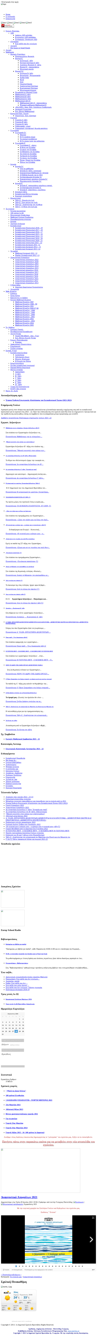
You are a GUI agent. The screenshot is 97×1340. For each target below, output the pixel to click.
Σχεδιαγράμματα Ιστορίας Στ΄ (31, 177)
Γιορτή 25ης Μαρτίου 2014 (16, 1128)
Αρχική (8, 50)
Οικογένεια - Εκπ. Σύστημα (25, 116)
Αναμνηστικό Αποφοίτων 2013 (26, 283)
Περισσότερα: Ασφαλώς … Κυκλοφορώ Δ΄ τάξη (24, 617)
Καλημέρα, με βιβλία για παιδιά (16, 944)
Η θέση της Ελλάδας (27, 147)
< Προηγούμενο (7, 1275)
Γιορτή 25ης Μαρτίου (14, 1123)
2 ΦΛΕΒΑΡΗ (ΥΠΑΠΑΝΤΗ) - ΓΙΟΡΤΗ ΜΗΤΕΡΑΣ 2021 (29, 1100)
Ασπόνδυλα (19, 355)
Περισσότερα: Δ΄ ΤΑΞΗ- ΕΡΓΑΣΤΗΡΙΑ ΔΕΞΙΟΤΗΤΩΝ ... (28, 632)
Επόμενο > (17, 1275)
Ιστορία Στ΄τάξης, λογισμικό (30, 171)
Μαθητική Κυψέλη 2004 (24, 323)
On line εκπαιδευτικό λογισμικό (22, 365)
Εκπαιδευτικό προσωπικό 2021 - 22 (28, 243)
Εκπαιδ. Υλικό (11, 351)
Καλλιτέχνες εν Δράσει (19, 298)
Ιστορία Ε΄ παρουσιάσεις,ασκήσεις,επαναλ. (36, 186)
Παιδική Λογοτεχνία (13, 784)
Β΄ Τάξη (18, 376)
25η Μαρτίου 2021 (13, 1105)
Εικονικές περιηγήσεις (23, 196)
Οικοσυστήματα (26, 84)
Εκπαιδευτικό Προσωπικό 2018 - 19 (29, 228)
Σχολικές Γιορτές (16, 329)
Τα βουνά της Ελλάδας (28, 156)
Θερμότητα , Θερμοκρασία (30, 75)
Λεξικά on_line (11, 779)
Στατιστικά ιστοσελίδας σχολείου (18, 799)
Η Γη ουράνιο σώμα (27, 137)
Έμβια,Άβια (24, 78)
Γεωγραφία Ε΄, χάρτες (28, 145)
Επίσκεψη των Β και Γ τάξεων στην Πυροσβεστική (25, 835)
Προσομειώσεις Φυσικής (24, 56)
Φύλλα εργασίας (16, 370)
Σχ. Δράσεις (10, 327)
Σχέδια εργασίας (16, 348)
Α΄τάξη (18, 374)
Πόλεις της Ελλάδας (27, 162)
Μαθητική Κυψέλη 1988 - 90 (26, 304)
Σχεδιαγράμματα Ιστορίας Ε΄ (31, 188)
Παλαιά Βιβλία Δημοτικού (20, 368)
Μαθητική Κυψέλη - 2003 (25, 321)
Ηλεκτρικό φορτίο (27, 69)
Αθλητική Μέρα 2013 (14, 1109)
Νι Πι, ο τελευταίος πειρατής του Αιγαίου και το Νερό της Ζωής (26, 954)
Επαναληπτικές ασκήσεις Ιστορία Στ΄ (34, 179)
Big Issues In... (11, 760)
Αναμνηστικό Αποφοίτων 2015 (26, 268)
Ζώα (21, 82)
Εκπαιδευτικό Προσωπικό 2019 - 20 (29, 238)
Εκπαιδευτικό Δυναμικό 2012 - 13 (28, 247)
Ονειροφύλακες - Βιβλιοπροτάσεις (17, 963)
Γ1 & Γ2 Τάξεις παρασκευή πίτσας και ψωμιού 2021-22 (27, 839)
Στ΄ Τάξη (18, 384)
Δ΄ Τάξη (18, 380)
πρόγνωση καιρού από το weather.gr (22, 1321)
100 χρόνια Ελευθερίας (15, 1095)
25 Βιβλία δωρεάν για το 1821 (31, 175)
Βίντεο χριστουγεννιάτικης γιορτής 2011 (22, 1114)
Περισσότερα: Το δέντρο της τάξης (19, 730)
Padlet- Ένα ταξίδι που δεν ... (17, 983)
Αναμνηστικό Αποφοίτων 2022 (26, 260)
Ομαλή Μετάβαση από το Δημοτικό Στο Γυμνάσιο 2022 (27, 829)
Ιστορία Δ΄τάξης (21, 192)
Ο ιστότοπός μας (12, 769)
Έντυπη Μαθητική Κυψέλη (20, 300)
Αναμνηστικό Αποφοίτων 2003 (26, 264)
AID (12, 33)
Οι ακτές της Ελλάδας (28, 150)
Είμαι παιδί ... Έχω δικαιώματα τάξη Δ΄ (17, 637)
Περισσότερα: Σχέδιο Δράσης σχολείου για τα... (24, 701)
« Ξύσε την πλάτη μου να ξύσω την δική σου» (18, 511)
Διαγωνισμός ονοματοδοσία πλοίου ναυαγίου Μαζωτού (26, 977)
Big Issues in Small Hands (20, 48)
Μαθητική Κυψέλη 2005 (24, 325)
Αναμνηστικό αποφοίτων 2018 (26, 274)
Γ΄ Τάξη (18, 378)
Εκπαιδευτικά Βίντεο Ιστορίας (26, 194)
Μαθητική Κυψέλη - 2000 (25, 315)
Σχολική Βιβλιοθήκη (13, 762)
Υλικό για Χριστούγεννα (19, 387)
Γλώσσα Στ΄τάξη (21, 124)
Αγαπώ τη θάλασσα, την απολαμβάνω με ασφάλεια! (20, 566)
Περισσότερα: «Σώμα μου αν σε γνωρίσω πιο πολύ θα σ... (28, 547)
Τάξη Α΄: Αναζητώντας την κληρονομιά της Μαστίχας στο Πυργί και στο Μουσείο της (30, 706)
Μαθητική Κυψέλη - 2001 (25, 317)
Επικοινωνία (10, 777)
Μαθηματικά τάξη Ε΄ (23, 101)
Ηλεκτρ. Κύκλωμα (22, 359)
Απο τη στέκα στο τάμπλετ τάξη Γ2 (15, 594)
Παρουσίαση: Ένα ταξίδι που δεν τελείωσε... (23, 979)
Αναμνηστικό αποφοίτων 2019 (26, 277)
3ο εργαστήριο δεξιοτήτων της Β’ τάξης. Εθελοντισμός (21, 455)
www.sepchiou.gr (73, 1331)
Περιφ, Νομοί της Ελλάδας (30, 160)
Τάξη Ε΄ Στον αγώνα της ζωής (26, 202)
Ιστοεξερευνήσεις (17, 363)
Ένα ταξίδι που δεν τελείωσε (26, 44)
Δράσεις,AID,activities (23, 35)
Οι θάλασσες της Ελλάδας (30, 152)
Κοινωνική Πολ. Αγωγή (19, 114)
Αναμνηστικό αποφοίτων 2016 (26, 270)
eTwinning (14, 42)
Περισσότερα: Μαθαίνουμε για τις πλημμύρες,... (24, 437)
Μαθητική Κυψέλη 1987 (24, 302)
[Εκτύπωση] (79, 1202)
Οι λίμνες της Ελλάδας (28, 158)
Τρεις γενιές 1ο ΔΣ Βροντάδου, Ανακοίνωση (20, 1004)
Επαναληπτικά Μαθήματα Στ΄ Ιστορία (34, 173)
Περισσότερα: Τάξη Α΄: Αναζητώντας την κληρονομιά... (27, 715)
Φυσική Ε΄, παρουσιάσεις (29, 67)
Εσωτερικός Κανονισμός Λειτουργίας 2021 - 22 (25, 749)
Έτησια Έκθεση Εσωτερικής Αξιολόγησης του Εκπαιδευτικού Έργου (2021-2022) (39, 400)
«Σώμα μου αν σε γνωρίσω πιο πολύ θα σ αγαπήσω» (20, 539)
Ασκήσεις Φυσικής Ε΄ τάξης (30, 65)
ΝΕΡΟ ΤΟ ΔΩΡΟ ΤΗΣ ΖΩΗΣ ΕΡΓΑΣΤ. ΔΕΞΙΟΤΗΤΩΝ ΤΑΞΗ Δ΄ (24, 665)
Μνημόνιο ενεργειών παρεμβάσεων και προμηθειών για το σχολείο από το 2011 (36, 801)
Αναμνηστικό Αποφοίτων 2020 (26, 262)
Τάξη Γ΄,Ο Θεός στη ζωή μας (26, 207)
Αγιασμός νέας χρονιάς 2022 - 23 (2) (19, 797)
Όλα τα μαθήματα (26, 169)
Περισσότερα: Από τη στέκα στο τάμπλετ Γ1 (22, 589)
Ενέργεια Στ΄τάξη (26, 73)
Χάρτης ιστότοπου (13, 781)
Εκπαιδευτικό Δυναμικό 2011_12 (27, 245)
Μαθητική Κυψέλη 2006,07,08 (26, 308)
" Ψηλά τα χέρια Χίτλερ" (16, 1091)
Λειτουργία (14, 289)
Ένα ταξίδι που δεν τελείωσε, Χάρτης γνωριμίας (24, 988)
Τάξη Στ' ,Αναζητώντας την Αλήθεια (28, 205)
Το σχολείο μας (16, 1277)
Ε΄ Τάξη (18, 382)
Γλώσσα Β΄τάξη (21, 122)
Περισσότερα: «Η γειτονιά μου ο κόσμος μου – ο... (25, 534)
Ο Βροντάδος (15, 285)
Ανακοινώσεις (11, 765)
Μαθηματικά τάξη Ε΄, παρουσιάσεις (33, 103)
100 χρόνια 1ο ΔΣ (17, 213)
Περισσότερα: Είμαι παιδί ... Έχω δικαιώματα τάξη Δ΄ (26, 646)
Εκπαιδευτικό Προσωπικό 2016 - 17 (29, 232)
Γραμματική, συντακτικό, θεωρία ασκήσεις (31, 128)
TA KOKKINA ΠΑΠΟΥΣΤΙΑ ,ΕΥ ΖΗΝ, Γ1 (18, 497)
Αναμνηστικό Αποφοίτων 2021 (26, 279)
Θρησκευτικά (15, 198)
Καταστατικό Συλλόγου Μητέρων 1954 (19, 999)
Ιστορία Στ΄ (19, 166)
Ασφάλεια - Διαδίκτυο (14, 773)
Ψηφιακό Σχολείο (12, 767)
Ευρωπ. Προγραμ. (13, 31)
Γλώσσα (13, 118)
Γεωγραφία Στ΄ (20, 133)
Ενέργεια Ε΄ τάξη (26, 61)
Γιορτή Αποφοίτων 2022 (15, 805)
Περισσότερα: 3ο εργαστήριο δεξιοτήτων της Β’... (24, 464)
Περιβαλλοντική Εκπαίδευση (21, 332)
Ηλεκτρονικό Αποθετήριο (20, 215)
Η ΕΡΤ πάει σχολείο (18, 389)
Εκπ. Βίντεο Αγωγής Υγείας (25, 338)
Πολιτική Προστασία (14, 788)
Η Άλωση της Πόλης (23, 361)
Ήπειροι (23, 135)
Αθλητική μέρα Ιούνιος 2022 (16, 816)
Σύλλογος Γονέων (12, 771)
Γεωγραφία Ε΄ (20, 143)
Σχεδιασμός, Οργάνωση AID (26, 39)
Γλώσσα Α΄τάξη (21, 120)
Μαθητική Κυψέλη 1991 (24, 306)
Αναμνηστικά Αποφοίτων (19, 257)
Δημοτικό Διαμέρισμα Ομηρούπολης (29, 287)
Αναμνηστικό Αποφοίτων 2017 (26, 272)
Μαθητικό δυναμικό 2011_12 (26, 253)
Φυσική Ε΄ (19, 59)
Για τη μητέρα (11, 1119)
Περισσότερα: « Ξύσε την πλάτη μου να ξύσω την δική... (27, 520)
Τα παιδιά (14, 251)
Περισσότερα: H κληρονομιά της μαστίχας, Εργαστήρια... (27, 492)
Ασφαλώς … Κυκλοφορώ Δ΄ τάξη (15, 608)
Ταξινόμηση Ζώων (22, 357)
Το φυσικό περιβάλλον (28, 139)
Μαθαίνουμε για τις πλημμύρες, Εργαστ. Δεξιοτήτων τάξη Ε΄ (23, 428)
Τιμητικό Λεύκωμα (17, 224)
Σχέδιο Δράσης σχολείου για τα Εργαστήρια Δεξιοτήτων (21, 692)
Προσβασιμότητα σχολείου (20, 219)
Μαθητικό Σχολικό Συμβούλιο (21, 217)
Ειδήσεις (13, 293)
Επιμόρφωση (15, 346)
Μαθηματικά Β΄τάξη (23, 97)
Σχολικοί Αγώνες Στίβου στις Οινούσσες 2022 (23, 824)
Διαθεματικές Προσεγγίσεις (20, 344)
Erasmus (18, 342)
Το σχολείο (10, 209)
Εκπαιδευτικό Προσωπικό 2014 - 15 (29, 236)
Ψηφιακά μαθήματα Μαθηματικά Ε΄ (33, 105)
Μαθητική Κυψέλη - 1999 (25, 313)
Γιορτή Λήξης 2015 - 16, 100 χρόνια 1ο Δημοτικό (25, 1133)
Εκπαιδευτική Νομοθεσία (15, 758)
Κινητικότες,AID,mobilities (25, 37)
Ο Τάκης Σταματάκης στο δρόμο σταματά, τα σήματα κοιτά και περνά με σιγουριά (29, 679)
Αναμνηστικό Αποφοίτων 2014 (26, 266)
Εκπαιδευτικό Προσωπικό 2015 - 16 (29, 234)
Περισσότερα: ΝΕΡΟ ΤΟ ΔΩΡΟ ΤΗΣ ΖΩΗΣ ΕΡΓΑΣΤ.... (27, 674)
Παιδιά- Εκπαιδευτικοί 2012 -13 (27, 255)
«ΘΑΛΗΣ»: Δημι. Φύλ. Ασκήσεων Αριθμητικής (33, 107)
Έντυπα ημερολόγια (17, 211)
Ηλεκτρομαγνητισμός (28, 90)
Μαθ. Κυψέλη (11, 291)
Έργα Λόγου (15, 296)
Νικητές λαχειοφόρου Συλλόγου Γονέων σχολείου (25, 833)
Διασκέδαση (19, 372)
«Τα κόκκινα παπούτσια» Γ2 (14, 552)
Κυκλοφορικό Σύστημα (29, 88)
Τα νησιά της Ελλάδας (28, 154)
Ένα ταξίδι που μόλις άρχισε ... (17, 985)
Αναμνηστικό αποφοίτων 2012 (26, 281)
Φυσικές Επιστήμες (17, 54)
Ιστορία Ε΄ (19, 183)
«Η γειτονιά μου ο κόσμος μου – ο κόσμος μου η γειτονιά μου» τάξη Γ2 (26, 525)
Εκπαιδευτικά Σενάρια (18, 353)
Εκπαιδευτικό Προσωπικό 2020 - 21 (29, 241)
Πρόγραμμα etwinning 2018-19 (17, 990)
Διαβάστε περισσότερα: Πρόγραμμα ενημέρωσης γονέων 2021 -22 (26, 418)
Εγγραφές (9, 786)
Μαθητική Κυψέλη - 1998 (25, 310)
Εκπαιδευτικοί (15, 226)
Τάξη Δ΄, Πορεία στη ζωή (24, 200)
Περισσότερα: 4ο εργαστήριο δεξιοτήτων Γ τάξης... (25, 478)
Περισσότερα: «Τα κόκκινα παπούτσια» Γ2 (22, 561)
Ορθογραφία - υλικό (22, 126)
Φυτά (22, 80)
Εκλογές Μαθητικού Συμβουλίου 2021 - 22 (23, 739)
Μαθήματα (10, 52)
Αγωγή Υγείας (15, 334)
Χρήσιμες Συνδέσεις (13, 775)
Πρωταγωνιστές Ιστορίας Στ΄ (31, 181)
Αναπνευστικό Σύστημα (29, 86)
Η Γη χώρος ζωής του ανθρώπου (32, 141)
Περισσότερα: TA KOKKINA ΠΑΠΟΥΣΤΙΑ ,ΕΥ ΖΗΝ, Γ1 (28, 506)
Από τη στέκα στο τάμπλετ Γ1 (14, 580)
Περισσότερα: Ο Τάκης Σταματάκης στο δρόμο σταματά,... (28, 688)
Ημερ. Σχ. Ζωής (12, 391)
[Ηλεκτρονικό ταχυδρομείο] (12, 1204)
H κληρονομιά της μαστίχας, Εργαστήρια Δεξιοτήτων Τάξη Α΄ (23, 483)
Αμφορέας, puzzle (12, 981)
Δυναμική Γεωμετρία (23, 109)
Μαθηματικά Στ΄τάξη (23, 99)
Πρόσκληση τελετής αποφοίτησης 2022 (20, 822)
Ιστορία (13, 164)
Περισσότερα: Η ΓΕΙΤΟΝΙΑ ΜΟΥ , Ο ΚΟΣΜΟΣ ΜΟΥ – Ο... (29, 660)
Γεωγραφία (14, 130)
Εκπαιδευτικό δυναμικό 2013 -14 (27, 249)
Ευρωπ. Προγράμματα (18, 340)
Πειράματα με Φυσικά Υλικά (26, 92)
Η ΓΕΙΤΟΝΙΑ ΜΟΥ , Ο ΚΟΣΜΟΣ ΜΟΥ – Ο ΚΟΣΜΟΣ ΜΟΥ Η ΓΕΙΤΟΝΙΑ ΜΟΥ (29, 651)
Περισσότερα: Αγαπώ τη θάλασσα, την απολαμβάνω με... (27, 575)
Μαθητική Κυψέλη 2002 (24, 319)
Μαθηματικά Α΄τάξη (23, 94)
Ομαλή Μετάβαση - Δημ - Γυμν (27, 336)
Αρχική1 (13, 46)
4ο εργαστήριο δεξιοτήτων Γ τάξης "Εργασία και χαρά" (21, 469)
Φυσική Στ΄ (19, 71)
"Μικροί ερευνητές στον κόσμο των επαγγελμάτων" (20, 442)
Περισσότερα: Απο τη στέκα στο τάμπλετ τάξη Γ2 (24, 603)
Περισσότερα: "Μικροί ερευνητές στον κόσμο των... (25, 450)
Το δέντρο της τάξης (11, 720)
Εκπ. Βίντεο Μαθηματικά (24, 111)
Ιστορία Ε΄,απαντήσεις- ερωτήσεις (33, 190)
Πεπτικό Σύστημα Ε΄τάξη (29, 63)
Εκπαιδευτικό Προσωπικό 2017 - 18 (29, 230)
